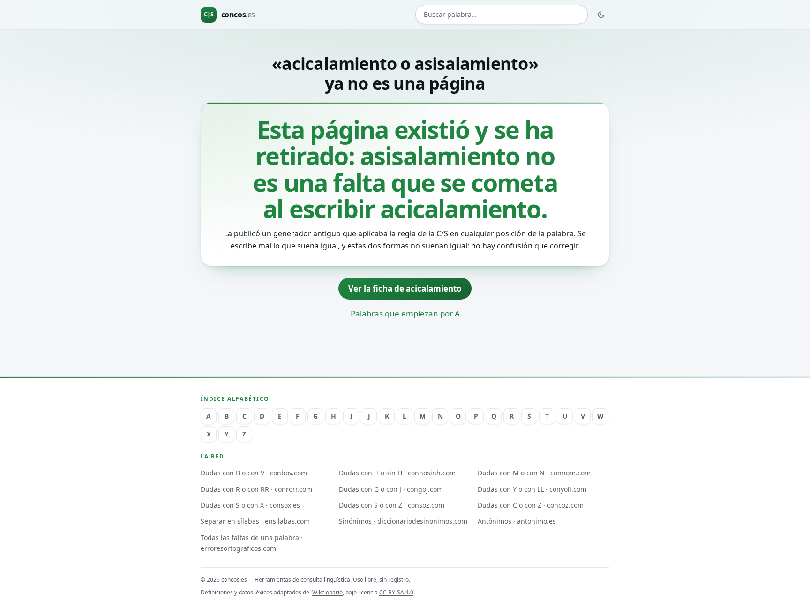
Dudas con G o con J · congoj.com (391, 489)
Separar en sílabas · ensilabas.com (255, 521)
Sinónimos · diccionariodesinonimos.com (403, 521)
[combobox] (501, 15)
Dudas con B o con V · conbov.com (254, 472)
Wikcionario (327, 592)
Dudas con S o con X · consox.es (250, 505)
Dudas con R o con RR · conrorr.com (256, 489)
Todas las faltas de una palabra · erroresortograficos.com (252, 543)
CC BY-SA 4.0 (396, 592)
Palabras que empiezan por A (405, 313)
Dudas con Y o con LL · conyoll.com (532, 489)
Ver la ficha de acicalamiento (405, 288)
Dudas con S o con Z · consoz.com (391, 505)
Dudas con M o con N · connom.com (534, 472)
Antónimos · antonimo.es (517, 521)
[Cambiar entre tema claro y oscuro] (601, 15)
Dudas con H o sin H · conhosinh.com (397, 472)
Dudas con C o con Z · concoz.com (531, 505)
